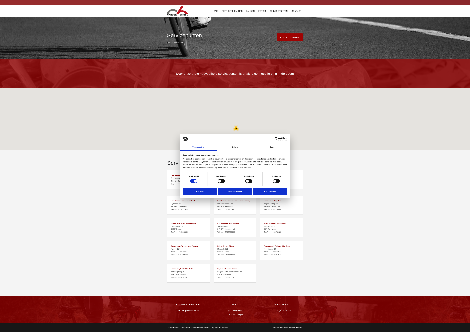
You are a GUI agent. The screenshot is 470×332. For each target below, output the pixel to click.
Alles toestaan (270, 191)
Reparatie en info (232, 11)
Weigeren (200, 191)
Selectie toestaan (235, 191)
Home (215, 11)
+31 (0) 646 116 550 (283, 311)
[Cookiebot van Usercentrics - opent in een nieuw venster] (276, 139)
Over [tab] (272, 147)
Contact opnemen (290, 37)
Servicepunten (279, 11)
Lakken (250, 11)
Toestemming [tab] (198, 147)
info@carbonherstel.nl (190, 311)
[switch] (221, 181)
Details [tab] (235, 147)
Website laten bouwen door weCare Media (287, 327)
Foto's (262, 11)
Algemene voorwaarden (220, 327)
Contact (296, 11)
